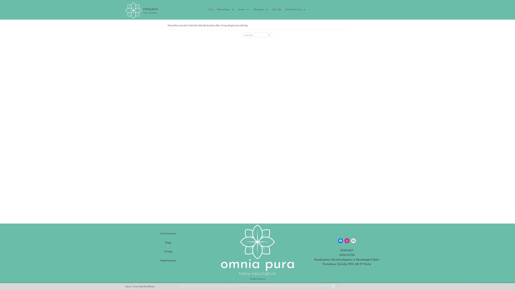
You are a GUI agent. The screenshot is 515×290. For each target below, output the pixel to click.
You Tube (277, 10)
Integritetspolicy (168, 260)
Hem (211, 10)
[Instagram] (347, 240)
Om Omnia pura (168, 233)
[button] (233, 9)
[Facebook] (340, 240)
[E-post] (353, 240)
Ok (333, 286)
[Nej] (511, 286)
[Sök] (269, 35)
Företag (168, 251)
